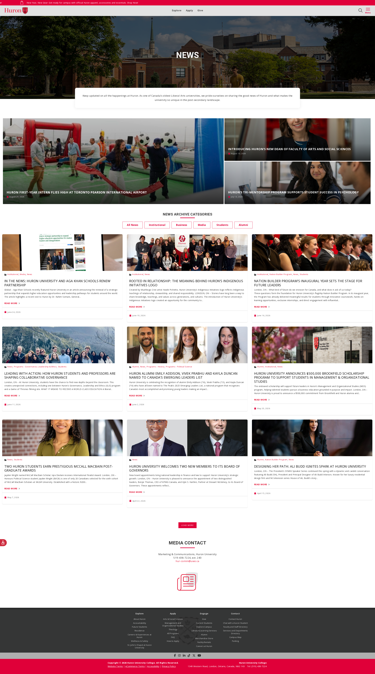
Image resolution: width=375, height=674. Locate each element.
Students (304, 274)
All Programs (173, 633)
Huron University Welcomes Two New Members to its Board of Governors (184, 468)
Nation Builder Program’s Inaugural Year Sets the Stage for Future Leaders (308, 283)
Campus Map (235, 637)
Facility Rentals (204, 642)
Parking (235, 641)
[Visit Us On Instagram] (179, 655)
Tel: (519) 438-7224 (257, 666)
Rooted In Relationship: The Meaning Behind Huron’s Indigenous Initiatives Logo (186, 283)
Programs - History (156, 366)
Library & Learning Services (204, 630)
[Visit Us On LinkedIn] (184, 655)
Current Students (204, 623)
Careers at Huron (204, 646)
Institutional (12, 274)
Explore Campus (204, 627)
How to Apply (173, 641)
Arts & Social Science (173, 619)
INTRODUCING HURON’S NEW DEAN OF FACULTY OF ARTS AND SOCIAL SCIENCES (289, 149)
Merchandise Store (204, 638)
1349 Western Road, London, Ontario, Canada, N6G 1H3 (216, 666)
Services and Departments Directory (235, 632)
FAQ (173, 637)
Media (23, 274)
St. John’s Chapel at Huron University (139, 646)
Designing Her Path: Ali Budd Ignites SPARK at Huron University (310, 466)
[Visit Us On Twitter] (194, 655)
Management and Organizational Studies (173, 624)
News (29, 274)
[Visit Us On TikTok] (189, 655)
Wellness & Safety (139, 641)
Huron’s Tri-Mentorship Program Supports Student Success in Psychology (293, 192)
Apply (189, 10)
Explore (176, 10)
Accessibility (153, 666)
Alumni (135, 366)
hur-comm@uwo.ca (187, 561)
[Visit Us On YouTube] (199, 655)
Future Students (139, 627)
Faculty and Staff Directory (235, 627)
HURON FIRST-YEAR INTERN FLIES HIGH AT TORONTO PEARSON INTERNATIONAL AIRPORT (77, 192)
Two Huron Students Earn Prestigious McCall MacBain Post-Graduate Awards (58, 468)
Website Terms (115, 666)
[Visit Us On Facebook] (175, 655)
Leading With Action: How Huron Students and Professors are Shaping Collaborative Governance (60, 375)
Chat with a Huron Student (235, 623)
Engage (204, 613)
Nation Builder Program (281, 274)
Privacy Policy (169, 666)
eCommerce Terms (135, 666)
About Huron (140, 619)
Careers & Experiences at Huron (139, 636)
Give (200, 10)
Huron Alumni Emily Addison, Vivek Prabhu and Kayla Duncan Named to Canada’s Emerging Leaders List (183, 375)
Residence (140, 630)
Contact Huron (235, 619)
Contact (235, 613)
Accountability (139, 623)
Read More (10, 303)
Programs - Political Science (179, 366)
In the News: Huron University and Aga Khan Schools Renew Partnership (57, 283)
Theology (173, 629)
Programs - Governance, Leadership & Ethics (35, 366)
